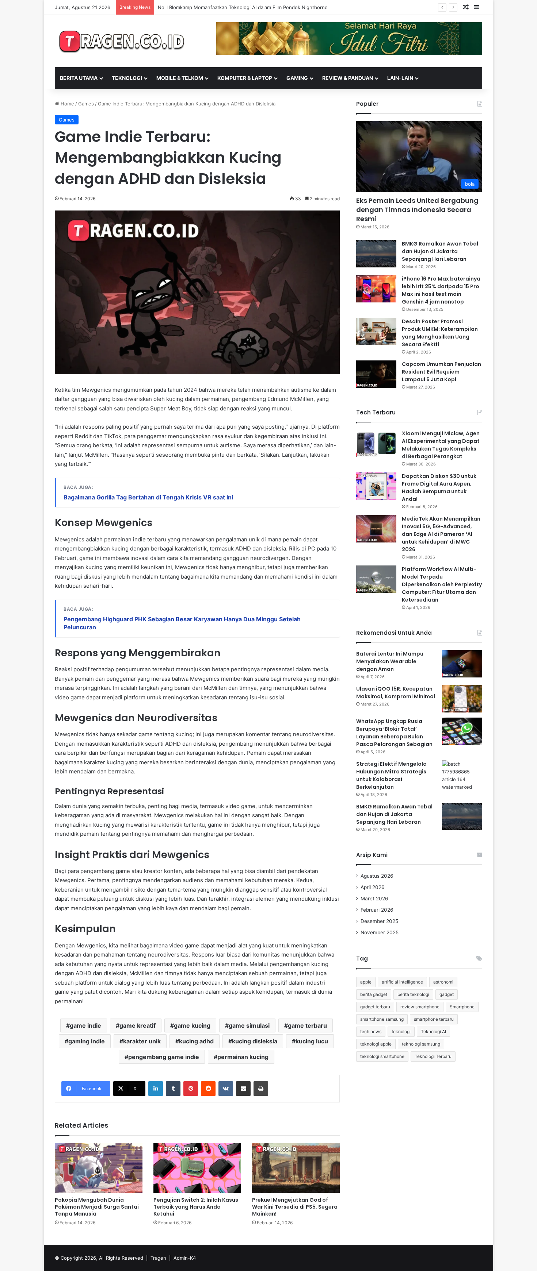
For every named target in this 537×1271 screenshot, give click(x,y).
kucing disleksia (254, 1041)
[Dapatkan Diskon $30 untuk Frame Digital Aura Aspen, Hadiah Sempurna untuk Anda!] (376, 486)
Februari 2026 (377, 910)
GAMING (297, 78)
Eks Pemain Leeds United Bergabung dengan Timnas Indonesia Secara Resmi (417, 209)
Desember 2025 (379, 921)
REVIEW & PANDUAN (347, 78)
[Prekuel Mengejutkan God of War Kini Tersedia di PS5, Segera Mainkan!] (296, 1168)
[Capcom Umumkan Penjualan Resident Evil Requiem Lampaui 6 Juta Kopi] (376, 374)
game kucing (192, 1025)
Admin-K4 (185, 1258)
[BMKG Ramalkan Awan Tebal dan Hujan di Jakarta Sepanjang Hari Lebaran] (376, 253)
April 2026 (373, 887)
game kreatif (137, 1025)
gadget (446, 994)
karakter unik (142, 1041)
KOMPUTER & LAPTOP (244, 78)
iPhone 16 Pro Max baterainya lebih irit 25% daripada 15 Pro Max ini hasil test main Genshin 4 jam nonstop (441, 290)
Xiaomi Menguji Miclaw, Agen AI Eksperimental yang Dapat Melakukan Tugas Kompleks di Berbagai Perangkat (441, 445)
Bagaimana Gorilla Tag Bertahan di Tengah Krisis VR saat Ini (148, 497)
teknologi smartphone (382, 1056)
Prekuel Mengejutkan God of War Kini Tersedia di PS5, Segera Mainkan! (295, 1206)
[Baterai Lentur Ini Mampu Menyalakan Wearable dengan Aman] (462, 663)
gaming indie (86, 1041)
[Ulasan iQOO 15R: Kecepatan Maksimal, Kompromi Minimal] (462, 698)
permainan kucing (242, 1057)
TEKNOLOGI (127, 78)
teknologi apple (376, 1044)
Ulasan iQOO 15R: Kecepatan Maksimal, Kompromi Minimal (395, 692)
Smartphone (462, 1006)
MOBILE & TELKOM (179, 78)
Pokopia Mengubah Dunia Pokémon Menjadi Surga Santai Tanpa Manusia (97, 1206)
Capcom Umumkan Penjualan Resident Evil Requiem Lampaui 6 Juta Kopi (441, 371)
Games (86, 104)
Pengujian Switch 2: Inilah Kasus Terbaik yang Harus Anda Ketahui (195, 1206)
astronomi (443, 982)
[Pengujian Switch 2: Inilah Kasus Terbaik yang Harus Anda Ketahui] (197, 1168)
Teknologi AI (433, 1031)
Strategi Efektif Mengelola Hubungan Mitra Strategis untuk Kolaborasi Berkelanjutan (391, 775)
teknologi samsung (421, 1044)
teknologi (401, 1031)
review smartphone (419, 1006)
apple (366, 982)
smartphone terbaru (434, 1019)
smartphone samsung (382, 1019)
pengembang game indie (163, 1057)
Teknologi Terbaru (433, 1056)
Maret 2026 (374, 898)
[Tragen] (122, 41)
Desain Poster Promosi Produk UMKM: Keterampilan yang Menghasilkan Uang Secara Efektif (440, 333)
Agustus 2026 (377, 876)
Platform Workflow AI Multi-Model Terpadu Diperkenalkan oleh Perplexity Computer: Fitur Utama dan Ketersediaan (442, 584)
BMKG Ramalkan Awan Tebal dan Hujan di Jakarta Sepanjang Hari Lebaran (440, 251)
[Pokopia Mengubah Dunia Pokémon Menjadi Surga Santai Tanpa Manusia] (98, 1168)
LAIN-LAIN (400, 78)
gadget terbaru (375, 1006)
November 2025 (380, 932)
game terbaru (307, 1025)
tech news (370, 1031)
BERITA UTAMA (79, 78)
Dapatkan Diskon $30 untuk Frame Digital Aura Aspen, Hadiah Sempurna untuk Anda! (439, 487)
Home (66, 104)
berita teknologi (413, 994)
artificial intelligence (402, 982)
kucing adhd (196, 1041)
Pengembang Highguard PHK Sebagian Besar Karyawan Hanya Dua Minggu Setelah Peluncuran (182, 623)
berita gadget (373, 994)
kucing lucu (312, 1041)
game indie (85, 1025)
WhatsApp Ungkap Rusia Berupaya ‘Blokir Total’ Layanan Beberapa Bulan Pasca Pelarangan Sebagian (394, 733)
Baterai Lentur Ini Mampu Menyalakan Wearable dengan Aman (389, 661)
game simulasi (249, 1025)
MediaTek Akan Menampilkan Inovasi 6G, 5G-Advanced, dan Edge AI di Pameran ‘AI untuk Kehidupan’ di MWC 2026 (441, 534)
